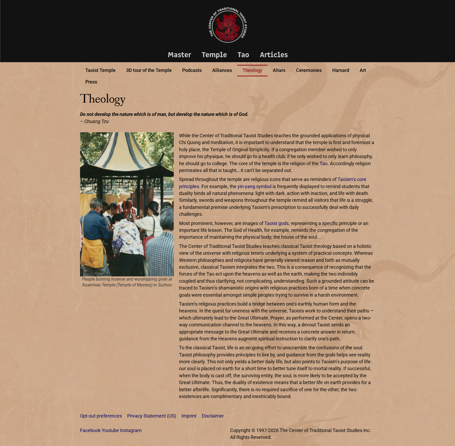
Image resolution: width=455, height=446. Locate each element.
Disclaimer (213, 416)
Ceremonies (309, 70)
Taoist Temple (100, 70)
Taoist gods (276, 223)
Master (179, 55)
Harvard (340, 70)
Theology (252, 70)
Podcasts (192, 70)
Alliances (222, 70)
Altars (279, 70)
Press (91, 82)
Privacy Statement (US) (151, 416)
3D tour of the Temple (149, 70)
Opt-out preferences (101, 416)
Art (363, 70)
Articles (274, 55)
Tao (243, 55)
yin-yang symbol (254, 186)
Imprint (188, 416)
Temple (214, 55)
